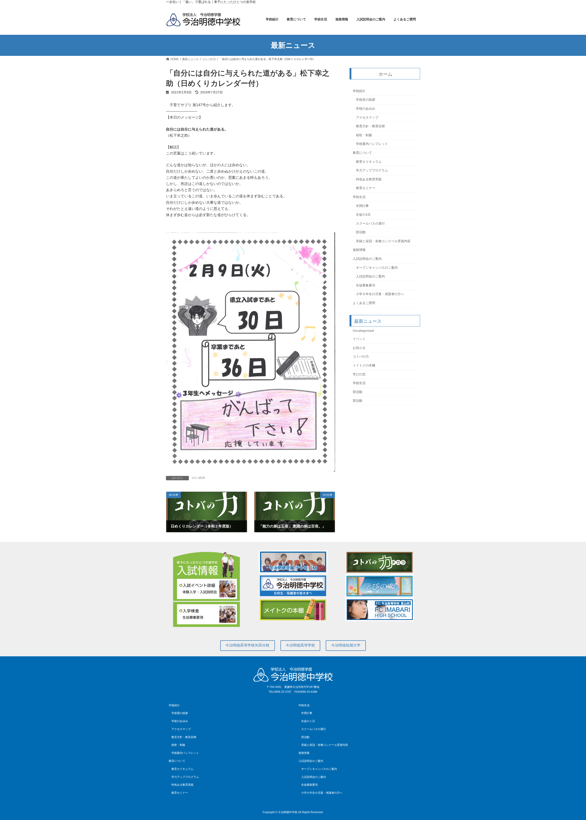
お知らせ (359, 348)
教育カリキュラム (369, 161)
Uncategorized (363, 330)
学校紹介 (359, 91)
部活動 (361, 232)
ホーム (386, 74)
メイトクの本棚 (364, 365)
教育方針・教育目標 (370, 126)
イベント (359, 339)
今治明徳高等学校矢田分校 (247, 645)
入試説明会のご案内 (367, 259)
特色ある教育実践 (369, 179)
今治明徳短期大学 (346, 645)
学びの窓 (359, 374)
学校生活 (359, 197)
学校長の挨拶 (365, 100)
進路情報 (359, 250)
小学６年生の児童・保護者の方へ (380, 294)
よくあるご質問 (364, 303)
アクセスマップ (367, 117)
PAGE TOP (569, 791)
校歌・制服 (364, 135)
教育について (362, 153)
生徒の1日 (363, 214)
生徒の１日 (308, 721)
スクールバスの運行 (370, 223)
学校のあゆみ (365, 108)
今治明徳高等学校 (300, 645)
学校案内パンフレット (372, 144)
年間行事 (362, 206)
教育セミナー (365, 188)
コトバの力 (198, 477)
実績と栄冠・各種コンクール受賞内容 (383, 241)
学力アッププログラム (372, 170)
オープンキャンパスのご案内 (377, 267)
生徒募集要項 (365, 285)
